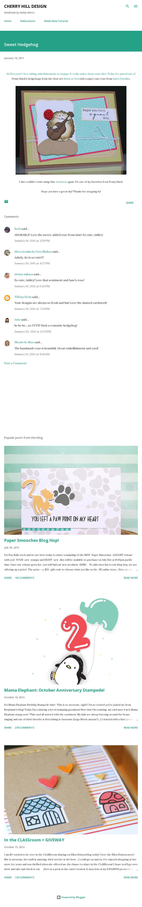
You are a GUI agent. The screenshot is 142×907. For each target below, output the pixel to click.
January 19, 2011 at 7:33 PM (32, 309)
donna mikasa (24, 274)
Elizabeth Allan (24, 342)
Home (7, 21)
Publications (27, 21)
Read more (131, 577)
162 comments (24, 577)
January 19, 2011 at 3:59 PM (32, 240)
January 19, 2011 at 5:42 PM (32, 286)
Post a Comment (15, 363)
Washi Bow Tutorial (56, 21)
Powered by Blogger (73, 897)
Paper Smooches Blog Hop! (31, 540)
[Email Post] (6, 202)
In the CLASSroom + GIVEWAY (34, 840)
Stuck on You (71, 78)
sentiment (61, 181)
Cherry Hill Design (25, 6)
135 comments (24, 877)
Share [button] (130, 202)
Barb (18, 228)
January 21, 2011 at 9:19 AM (32, 354)
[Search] (127, 6)
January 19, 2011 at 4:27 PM (32, 263)
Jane (17, 319)
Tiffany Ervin (23, 297)
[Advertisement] (71, 400)
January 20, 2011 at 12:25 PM (33, 331)
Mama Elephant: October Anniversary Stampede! (54, 690)
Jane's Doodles (121, 78)
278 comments (24, 727)
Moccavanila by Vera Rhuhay (33, 251)
